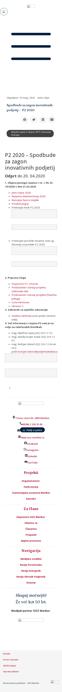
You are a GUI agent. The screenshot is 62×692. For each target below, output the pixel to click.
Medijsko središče (31, 558)
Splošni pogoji (9, 665)
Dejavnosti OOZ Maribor (31, 517)
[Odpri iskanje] (4, 11)
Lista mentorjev (21, 302)
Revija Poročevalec (31, 564)
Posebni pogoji (20, 203)
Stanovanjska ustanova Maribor (31, 492)
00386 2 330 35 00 (32, 424)
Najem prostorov (31, 540)
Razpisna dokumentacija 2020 (28, 196)
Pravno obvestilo (10, 659)
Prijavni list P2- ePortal (25, 283)
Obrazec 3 (17, 306)
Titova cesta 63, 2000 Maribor (32, 418)
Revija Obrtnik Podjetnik (31, 576)
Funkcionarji (31, 486)
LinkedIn (32, 456)
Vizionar (31, 582)
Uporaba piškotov (11, 671)
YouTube (32, 462)
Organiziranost (31, 480)
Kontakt (31, 498)
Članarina (31, 528)
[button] (24, 119)
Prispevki (31, 534)
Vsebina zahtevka (21, 315)
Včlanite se (31, 522)
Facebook (32, 443)
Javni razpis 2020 (21, 192)
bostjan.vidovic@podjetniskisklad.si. (38, 351)
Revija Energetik (31, 570)
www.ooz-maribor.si (32, 437)
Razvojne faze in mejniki (25, 200)
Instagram (32, 450)
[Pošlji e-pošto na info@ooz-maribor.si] (51, 119)
